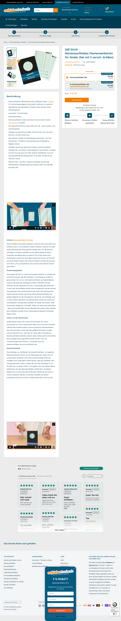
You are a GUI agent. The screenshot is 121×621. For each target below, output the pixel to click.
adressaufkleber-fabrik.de (15, 2)
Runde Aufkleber (10, 585)
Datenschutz (64, 566)
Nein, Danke (60, 616)
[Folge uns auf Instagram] (43, 605)
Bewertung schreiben (91, 468)
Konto (87, 13)
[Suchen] (55, 10)
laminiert (51, 101)
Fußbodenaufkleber (11, 572)
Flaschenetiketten (10, 569)
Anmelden (60, 611)
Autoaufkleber (9, 566)
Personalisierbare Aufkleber (17, 42)
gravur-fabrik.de (47, 2)
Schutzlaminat (13, 123)
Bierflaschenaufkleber (40, 566)
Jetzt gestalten (76, 100)
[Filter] (84, 476)
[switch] (115, 614)
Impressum (64, 563)
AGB (62, 560)
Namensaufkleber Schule (12, 560)
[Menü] (118, 602)
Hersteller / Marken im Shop (42, 560)
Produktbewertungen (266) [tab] (27, 476)
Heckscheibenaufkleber (12, 575)
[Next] (54, 67)
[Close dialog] (74, 569)
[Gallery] (31, 67)
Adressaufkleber (9, 563)
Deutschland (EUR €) (11, 602)
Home (5, 42)
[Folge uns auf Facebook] (39, 605)
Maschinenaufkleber (11, 579)
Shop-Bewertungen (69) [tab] (44, 476)
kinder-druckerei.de (33, 2)
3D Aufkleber (8, 588)
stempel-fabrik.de (78, 2)
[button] (89, 77)
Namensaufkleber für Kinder (22, 240)
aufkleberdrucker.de (62, 2)
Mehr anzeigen (59, 530)
